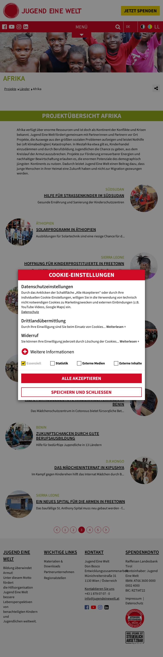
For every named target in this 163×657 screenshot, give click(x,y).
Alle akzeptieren (81, 378)
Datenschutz (30, 312)
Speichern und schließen (81, 392)
